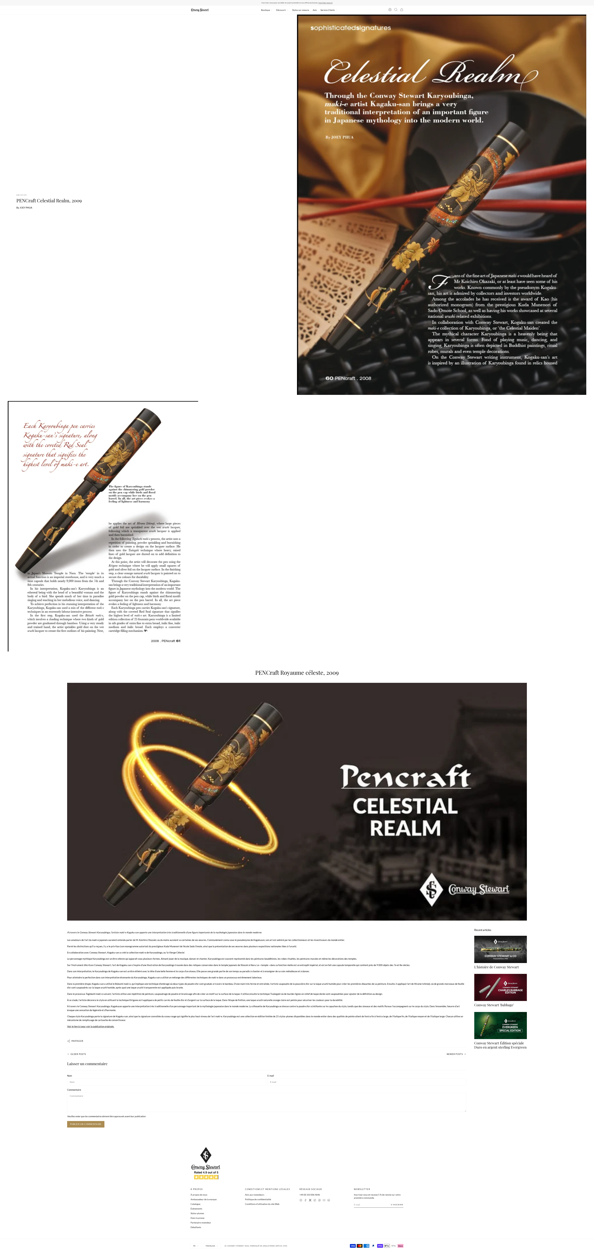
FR (194, 1246)
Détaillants (196, 1227)
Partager (77, 1041)
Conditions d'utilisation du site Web (262, 1204)
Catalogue (195, 1204)
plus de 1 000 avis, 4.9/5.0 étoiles (315, 3)
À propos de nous (199, 1194)
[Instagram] (300, 1200)
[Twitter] (310, 1200)
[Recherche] (396, 10)
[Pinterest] (319, 1200)
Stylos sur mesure (300, 10)
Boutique (265, 10)
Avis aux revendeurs (254, 1194)
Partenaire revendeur (201, 1222)
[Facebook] (305, 1200)
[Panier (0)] (401, 10)
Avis (315, 10)
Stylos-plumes (197, 1213)
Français (210, 1246)
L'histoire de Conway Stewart (496, 967)
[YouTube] (324, 1200)
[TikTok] (314, 1200)
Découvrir (281, 10)
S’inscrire (397, 1204)
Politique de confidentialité (258, 1199)
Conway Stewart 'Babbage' (494, 1005)
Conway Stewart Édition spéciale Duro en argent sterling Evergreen (500, 1045)
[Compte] (390, 10)
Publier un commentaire (85, 1124)
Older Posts (78, 1054)
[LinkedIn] (328, 1200)
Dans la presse (197, 1218)
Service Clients (328, 10)
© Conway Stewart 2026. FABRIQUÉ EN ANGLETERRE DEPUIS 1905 (256, 1246)
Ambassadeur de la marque (204, 1199)
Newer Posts (455, 1054)
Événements (196, 1208)
